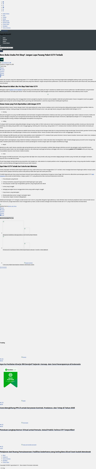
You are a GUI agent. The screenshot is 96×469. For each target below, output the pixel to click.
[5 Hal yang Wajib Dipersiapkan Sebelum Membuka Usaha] (18, 263)
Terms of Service (6, 27)
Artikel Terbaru (6, 13)
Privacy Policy (6, 24)
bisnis (9, 206)
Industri (4, 41)
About (4, 455)
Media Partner (6, 20)
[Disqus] (48, 286)
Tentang (4, 17)
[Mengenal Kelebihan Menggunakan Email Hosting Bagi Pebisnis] (16, 233)
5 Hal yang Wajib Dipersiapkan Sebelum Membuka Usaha (18, 264)
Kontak (4, 19)
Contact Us (5, 457)
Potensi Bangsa (6, 43)
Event (4, 15)
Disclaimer (5, 26)
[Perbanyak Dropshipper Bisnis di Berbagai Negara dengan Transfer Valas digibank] (16, 248)
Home (4, 37)
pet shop (13, 206)
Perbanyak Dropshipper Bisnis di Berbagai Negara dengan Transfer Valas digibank (25, 250)
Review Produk (6, 22)
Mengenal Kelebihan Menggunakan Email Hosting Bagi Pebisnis (20, 235)
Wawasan (5, 39)
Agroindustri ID (6, 62)
